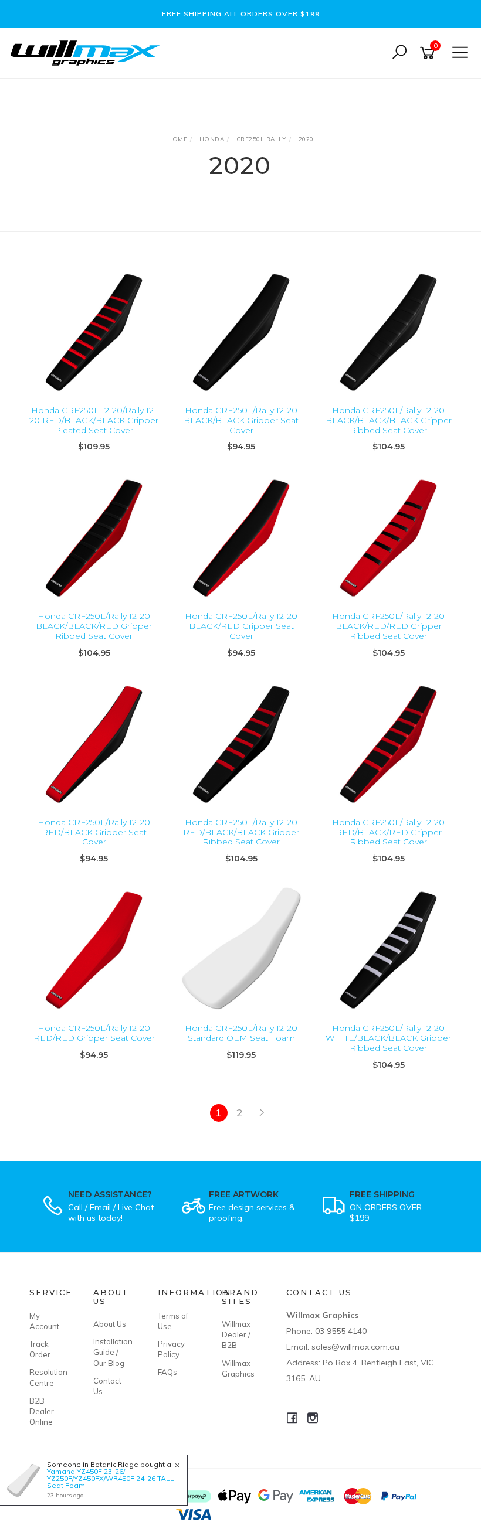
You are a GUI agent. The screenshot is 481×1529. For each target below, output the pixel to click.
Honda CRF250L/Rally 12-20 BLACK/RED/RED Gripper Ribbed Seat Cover (388, 626)
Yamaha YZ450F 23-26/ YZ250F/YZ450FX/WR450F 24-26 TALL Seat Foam (110, 1478)
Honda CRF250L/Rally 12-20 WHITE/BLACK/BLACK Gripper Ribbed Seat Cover (388, 1038)
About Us (109, 1324)
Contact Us (107, 1386)
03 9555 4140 (341, 1331)
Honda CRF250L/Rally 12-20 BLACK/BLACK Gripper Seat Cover (241, 420)
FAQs (167, 1372)
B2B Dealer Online (41, 1411)
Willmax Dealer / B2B (236, 1334)
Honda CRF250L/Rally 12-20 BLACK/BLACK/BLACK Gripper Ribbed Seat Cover (389, 420)
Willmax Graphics (238, 1368)
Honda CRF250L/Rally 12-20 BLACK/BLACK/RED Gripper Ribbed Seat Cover (94, 626)
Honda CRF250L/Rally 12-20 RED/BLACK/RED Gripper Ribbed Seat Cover (388, 832)
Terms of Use (173, 1321)
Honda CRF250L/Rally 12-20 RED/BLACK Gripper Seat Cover (94, 832)
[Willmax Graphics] (88, 52)
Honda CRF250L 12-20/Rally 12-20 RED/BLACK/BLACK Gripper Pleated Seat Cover (93, 420)
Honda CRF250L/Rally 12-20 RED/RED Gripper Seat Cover (94, 1033)
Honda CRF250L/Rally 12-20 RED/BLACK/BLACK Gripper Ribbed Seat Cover (241, 832)
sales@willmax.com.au (355, 1346)
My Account (44, 1321)
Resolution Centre (48, 1377)
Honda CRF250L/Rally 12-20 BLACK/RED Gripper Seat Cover (241, 626)
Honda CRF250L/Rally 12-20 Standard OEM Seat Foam (241, 1033)
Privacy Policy (171, 1349)
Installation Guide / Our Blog (112, 1352)
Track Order (39, 1349)
